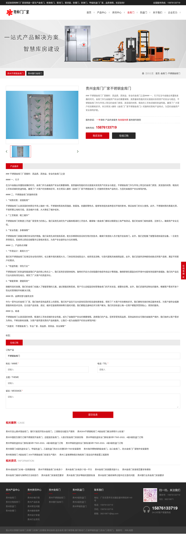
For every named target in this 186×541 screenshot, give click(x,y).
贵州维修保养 (33, 510)
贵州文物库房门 (13, 501)
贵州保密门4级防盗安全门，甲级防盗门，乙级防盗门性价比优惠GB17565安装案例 (43, 448)
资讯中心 (116, 12)
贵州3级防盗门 (79, 497)
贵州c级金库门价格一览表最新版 (20, 469)
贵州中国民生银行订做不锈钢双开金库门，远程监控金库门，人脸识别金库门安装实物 (44, 437)
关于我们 (157, 12)
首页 (89, 12)
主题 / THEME (12, 377)
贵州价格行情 (33, 497)
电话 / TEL (102, 363)
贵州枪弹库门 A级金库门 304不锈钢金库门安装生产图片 (31, 454)
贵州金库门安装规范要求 (52, 475)
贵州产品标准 (33, 501)
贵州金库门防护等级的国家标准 (81, 475)
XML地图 (129, 530)
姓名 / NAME (12, 363)
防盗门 (143, 12)
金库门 (130, 12)
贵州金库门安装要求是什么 (107, 469)
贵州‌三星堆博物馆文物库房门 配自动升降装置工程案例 (84, 454)
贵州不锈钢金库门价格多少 (50, 469)
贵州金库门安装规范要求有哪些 (136, 469)
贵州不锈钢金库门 (15, 73)
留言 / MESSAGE (14, 390)
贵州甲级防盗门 (80, 506)
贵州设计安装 (33, 514)
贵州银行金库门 (35, 73)
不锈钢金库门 (174, 73)
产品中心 (101, 12)
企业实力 (172, 12)
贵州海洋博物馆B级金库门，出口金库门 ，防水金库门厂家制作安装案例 (116, 448)
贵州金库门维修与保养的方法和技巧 (22, 475)
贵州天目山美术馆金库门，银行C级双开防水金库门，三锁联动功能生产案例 (40, 431)
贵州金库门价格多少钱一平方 (79, 469)
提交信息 (93, 414)
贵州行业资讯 (33, 519)
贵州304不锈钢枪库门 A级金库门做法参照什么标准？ (101, 431)
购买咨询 (97, 135)
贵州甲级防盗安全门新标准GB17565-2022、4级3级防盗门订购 (114, 437)
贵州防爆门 (11, 510)
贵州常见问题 (33, 506)
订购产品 (10, 349)
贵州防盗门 (11, 506)
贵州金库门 (11, 497)
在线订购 (123, 135)
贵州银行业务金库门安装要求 (150, 475)
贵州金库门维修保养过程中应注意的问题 (116, 475)
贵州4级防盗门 (79, 501)
